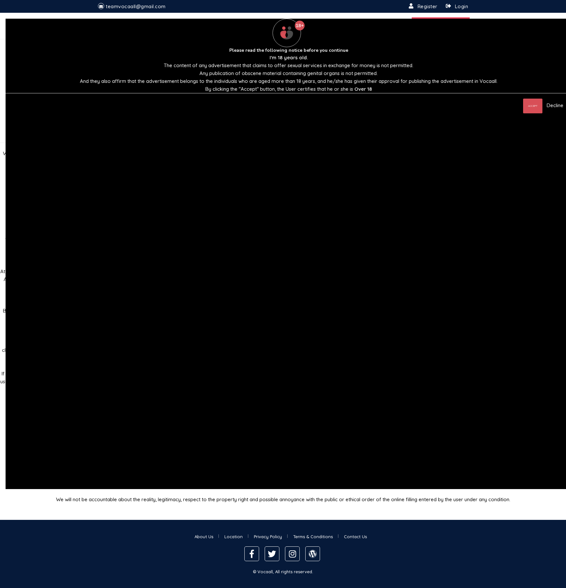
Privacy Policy (268, 536)
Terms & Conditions (313, 536)
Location (233, 536)
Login (461, 6)
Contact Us (355, 536)
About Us (204, 536)
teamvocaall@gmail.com (136, 6)
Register (428, 6)
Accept (533, 105)
